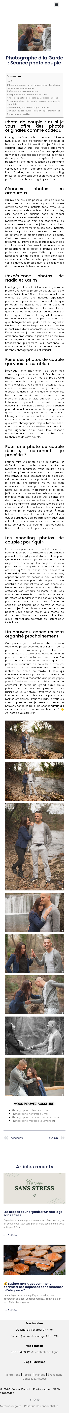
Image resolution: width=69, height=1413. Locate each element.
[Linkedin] (38, 1400)
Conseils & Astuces (34, 1378)
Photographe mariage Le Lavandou (33, 1120)
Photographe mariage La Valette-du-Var (36, 1117)
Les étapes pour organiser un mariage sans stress (33, 1213)
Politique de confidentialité (41, 1406)
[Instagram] (34, 1400)
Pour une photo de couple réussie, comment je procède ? (34, 102)
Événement (55, 1374)
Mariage (40, 1374)
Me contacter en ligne (44, 1352)
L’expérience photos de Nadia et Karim (28, 94)
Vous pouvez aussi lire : (20, 114)
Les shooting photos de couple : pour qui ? (30, 107)
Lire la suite (10, 1235)
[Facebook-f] (31, 1400)
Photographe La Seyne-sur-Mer (30, 1110)
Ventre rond (12, 1374)
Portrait (27, 1374)
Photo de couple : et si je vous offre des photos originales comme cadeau (34, 86)
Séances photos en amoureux (23, 91)
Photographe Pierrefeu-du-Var (30, 1114)
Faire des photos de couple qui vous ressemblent (33, 98)
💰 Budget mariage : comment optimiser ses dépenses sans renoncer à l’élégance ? (33, 1286)
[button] (56, 4)
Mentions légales (10, 1406)
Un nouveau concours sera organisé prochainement (34, 110)
